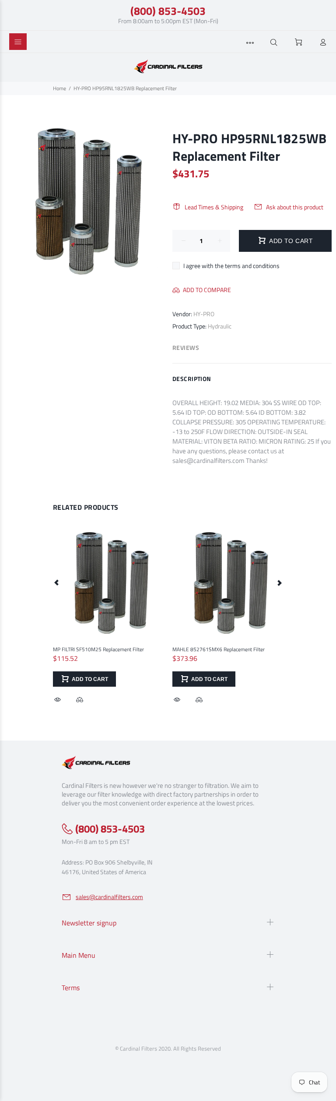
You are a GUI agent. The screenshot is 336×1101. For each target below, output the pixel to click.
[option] (108, 608)
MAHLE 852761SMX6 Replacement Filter (218, 649)
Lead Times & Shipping (214, 207)
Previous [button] (57, 582)
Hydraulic (219, 326)
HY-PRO (203, 313)
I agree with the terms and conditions (231, 265)
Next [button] (279, 582)
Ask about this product (294, 207)
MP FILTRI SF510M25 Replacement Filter (98, 649)
